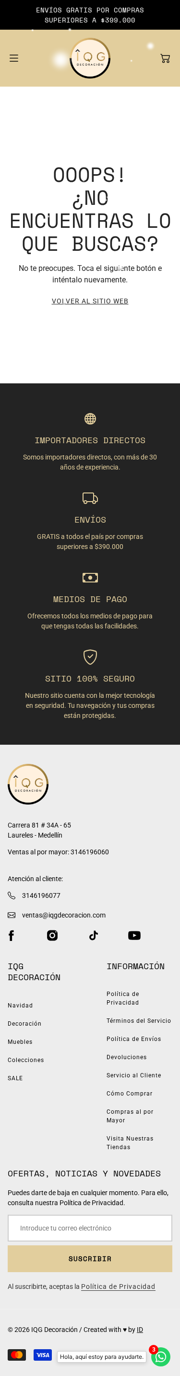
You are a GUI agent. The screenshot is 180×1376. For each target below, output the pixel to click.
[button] (165, 58)
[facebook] (11, 935)
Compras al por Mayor (130, 1116)
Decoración (25, 1023)
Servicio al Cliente (134, 1075)
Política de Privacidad (123, 998)
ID (140, 1329)
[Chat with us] (160, 1356)
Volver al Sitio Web (90, 301)
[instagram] (52, 935)
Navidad (20, 1005)
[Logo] (90, 58)
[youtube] (134, 935)
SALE (15, 1078)
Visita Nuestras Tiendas (130, 1143)
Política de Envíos (134, 1039)
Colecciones (26, 1060)
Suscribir (90, 1258)
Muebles (20, 1042)
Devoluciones (127, 1057)
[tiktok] (93, 935)
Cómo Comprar (130, 1093)
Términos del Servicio (139, 1021)
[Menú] (14, 58)
